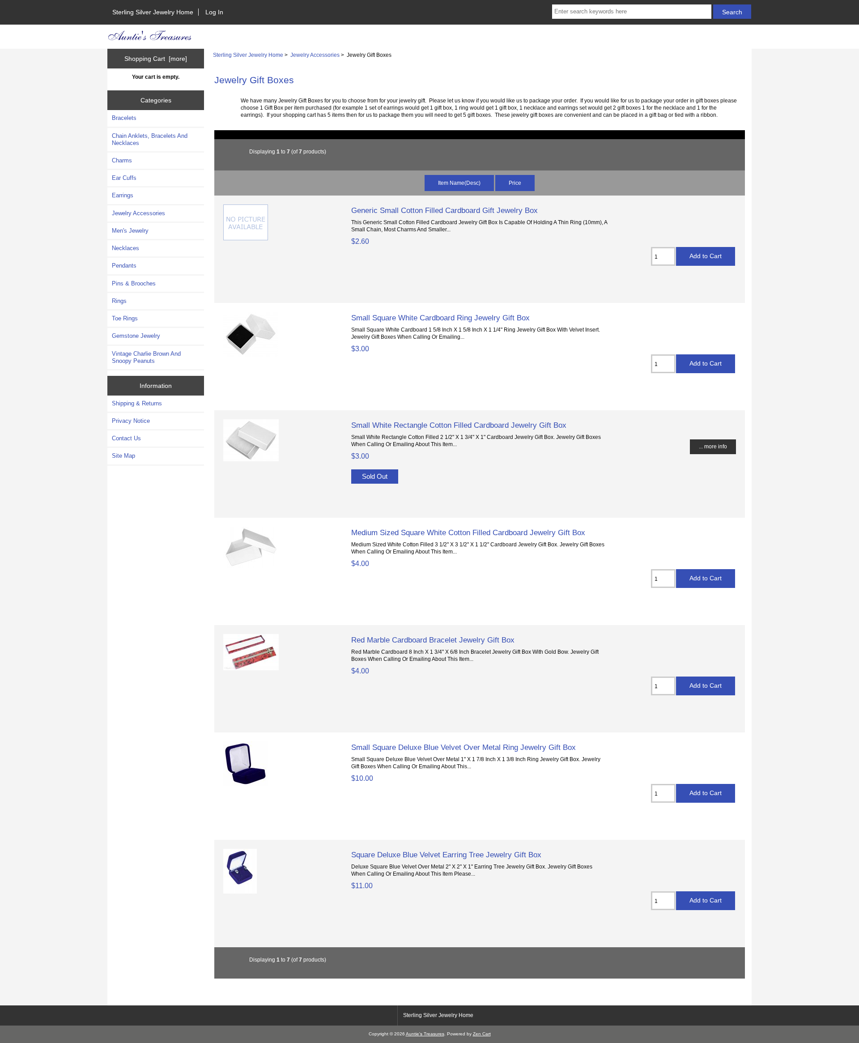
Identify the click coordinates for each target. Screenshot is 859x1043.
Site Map (123, 455)
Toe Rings (125, 318)
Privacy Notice (131, 420)
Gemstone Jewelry (136, 335)
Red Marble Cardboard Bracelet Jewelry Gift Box (433, 639)
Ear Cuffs (124, 178)
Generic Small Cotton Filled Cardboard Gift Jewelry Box (444, 210)
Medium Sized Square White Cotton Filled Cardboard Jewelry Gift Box (468, 532)
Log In (214, 12)
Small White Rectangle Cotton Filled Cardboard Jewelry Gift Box (458, 425)
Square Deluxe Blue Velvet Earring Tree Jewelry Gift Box (446, 854)
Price (515, 183)
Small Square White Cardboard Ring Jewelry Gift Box (440, 317)
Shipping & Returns (137, 403)
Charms (122, 160)
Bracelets (124, 118)
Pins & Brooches (134, 283)
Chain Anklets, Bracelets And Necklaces (149, 139)
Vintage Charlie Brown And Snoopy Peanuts (146, 357)
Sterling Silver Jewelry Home (152, 12)
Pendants (124, 265)
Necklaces (125, 248)
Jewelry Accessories (315, 55)
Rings (119, 301)
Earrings (122, 195)
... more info (713, 446)
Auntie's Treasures (425, 1033)
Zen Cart (482, 1033)
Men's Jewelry (130, 230)
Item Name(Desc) (459, 183)
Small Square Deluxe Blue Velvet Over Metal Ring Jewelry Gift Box (463, 747)
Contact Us (126, 438)
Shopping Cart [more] (155, 58)
